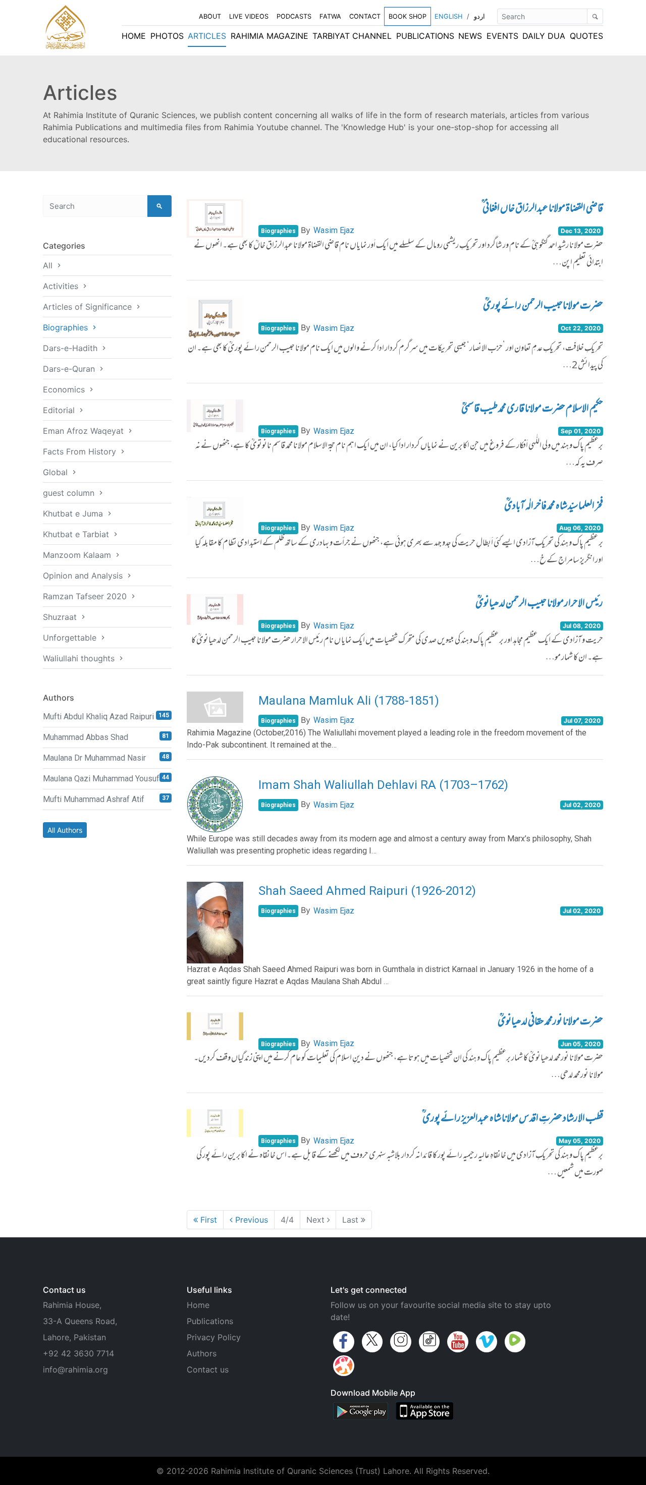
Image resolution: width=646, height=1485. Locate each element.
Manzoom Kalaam (78, 555)
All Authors (64, 830)
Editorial (60, 410)
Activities (62, 286)
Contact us (208, 1369)
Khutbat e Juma (74, 513)
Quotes (586, 36)
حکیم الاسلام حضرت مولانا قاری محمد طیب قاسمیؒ (532, 409)
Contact (365, 16)
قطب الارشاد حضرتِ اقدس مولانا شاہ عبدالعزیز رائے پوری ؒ (512, 1119)
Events (502, 36)
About (210, 16)
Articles (207, 36)
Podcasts (294, 16)
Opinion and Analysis (84, 575)
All (49, 265)
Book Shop (407, 16)
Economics (65, 389)
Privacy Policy (214, 1337)
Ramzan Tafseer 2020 (86, 596)
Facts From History (81, 451)
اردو (479, 16)
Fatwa (330, 16)
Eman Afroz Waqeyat (84, 431)
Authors (202, 1353)
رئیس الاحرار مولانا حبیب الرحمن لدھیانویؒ (539, 604)
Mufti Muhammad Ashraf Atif (106, 799)
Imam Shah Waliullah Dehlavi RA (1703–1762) (383, 785)
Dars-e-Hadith (71, 348)
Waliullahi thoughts (80, 658)
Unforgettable (71, 638)
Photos (167, 36)
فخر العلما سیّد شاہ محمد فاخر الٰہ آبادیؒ (553, 507)
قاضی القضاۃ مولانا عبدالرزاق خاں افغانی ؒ (542, 209)
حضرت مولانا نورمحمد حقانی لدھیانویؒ (550, 1022)
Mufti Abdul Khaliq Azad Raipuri (106, 716)
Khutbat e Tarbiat (77, 534)
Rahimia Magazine (269, 36)
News (470, 36)
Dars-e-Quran (70, 369)
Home (134, 36)
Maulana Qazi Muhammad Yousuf (106, 778)
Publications (425, 36)
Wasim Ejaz (333, 230)
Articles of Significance (88, 307)
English (448, 16)
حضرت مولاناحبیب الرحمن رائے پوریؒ (543, 307)
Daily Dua (543, 36)
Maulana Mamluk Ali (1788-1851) (348, 701)
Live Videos (248, 16)
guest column (70, 493)
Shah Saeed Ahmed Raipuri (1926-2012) (367, 891)
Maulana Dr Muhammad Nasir (106, 758)
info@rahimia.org (75, 1369)
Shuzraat (61, 617)
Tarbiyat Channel (352, 36)
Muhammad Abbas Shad (106, 737)
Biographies (66, 327)
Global (56, 472)
